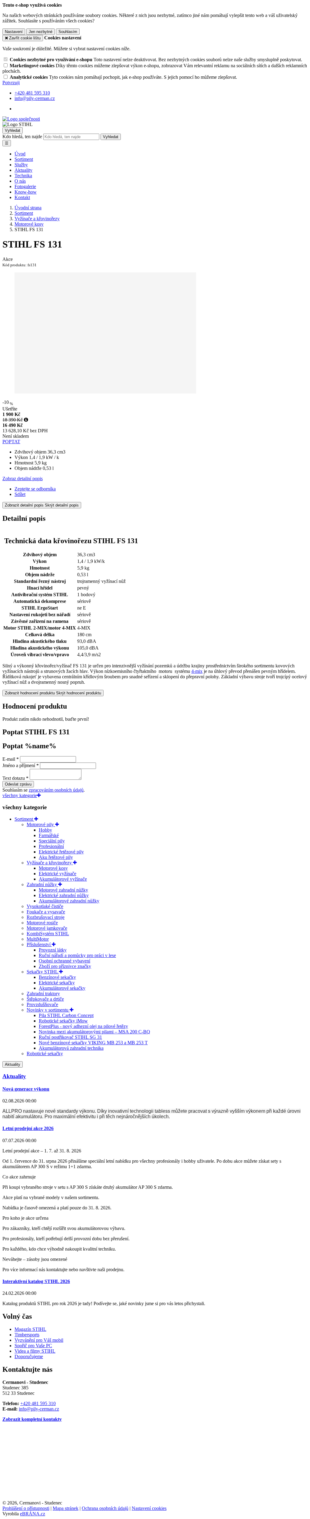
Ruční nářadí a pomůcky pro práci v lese (77, 955)
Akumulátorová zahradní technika (71, 1048)
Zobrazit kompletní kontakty (32, 1419)
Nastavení (14, 31)
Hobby (45, 830)
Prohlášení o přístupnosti (25, 1508)
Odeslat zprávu (18, 784)
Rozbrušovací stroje (45, 917)
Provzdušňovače (42, 1004)
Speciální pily (52, 840)
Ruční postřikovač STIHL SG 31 (70, 1037)
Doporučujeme (29, 1356)
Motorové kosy (53, 868)
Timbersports (27, 1334)
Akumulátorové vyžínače (63, 879)
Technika (23, 175)
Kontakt (22, 197)
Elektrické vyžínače (57, 873)
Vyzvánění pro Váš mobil (39, 1340)
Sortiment (24, 159)
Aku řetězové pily (56, 857)
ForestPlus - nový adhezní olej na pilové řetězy (83, 1026)
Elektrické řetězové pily (61, 851)
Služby (21, 164)
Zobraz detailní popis (22, 478)
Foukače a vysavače (46, 911)
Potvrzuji (11, 82)
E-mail (8, 759)
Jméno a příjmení (18, 765)
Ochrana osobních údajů (105, 1508)
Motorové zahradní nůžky (63, 889)
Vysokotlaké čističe (45, 906)
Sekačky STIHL (43, 971)
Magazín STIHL (30, 1329)
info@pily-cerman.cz (39, 1408)
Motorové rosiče (42, 922)
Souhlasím (67, 31)
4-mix (197, 671)
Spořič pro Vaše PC (33, 1345)
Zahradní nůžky (42, 884)
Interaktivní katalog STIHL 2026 (36, 1281)
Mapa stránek (65, 1508)
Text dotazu (13, 778)
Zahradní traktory (43, 993)
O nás (20, 181)
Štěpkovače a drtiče (45, 999)
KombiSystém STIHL (48, 933)
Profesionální (51, 846)
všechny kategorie (19, 795)
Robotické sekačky (45, 1053)
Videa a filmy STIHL (35, 1351)
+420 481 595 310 (38, 1403)
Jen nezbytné (40, 31)
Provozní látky (53, 949)
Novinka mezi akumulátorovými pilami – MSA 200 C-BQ (94, 1031)
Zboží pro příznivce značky (65, 966)
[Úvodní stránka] (21, 118)
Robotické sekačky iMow (63, 1020)
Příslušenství (39, 944)
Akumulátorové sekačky (62, 988)
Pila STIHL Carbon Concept (66, 1015)
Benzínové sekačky (57, 977)
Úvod (20, 153)
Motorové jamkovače (47, 928)
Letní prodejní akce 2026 (28, 1128)
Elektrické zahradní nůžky (64, 895)
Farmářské (49, 835)
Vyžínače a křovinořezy (50, 862)
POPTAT (11, 441)
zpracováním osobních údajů (56, 790)
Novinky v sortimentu (48, 1009)
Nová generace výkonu (25, 1089)
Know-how (26, 191)
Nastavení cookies (149, 1508)
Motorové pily (41, 824)
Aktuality (23, 170)
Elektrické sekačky (57, 982)
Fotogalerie (25, 186)
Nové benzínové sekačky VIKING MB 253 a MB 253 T (93, 1042)
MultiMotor (38, 939)
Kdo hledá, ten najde (22, 136)
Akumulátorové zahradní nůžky (69, 900)
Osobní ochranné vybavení (64, 960)
